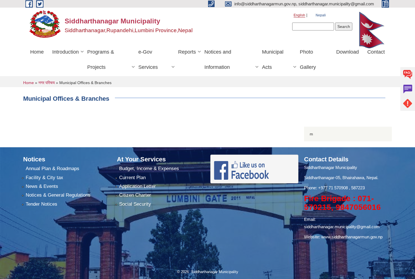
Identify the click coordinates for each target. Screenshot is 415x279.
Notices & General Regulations (58, 195)
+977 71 (326, 187)
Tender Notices (41, 204)
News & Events (42, 186)
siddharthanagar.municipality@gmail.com (342, 226)
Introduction (65, 52)
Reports (187, 52)
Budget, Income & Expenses (149, 168)
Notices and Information (217, 59)
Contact (376, 52)
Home (37, 52)
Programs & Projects (100, 59)
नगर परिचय (46, 82)
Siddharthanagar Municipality (330, 167)
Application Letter (137, 186)
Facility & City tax (44, 177)
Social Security (135, 204)
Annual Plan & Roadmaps (52, 168)
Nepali (321, 15)
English (299, 15)
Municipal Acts (272, 59)
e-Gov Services (148, 59)
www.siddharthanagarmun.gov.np (352, 236)
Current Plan (132, 177)
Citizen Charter (135, 195)
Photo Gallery (308, 59)
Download (347, 52)
